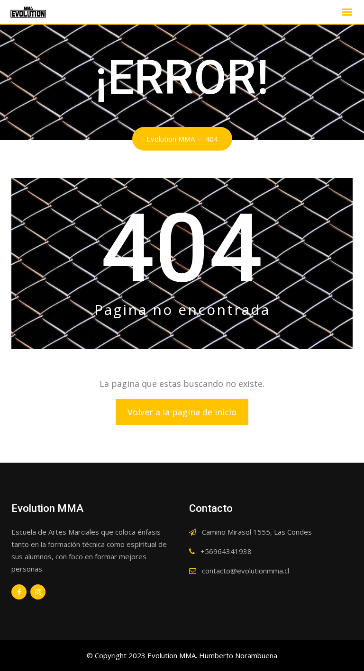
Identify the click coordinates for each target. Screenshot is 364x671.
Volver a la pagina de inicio (182, 412)
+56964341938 (226, 551)
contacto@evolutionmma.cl (245, 570)
